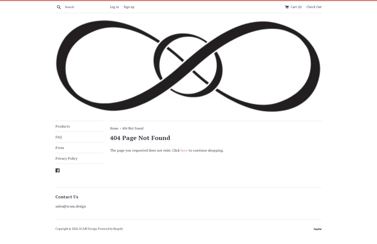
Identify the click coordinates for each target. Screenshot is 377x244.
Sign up (129, 7)
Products (62, 126)
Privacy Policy (66, 158)
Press (59, 147)
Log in (114, 7)
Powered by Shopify (110, 229)
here (184, 150)
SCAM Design (88, 229)
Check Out (314, 7)
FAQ (58, 137)
